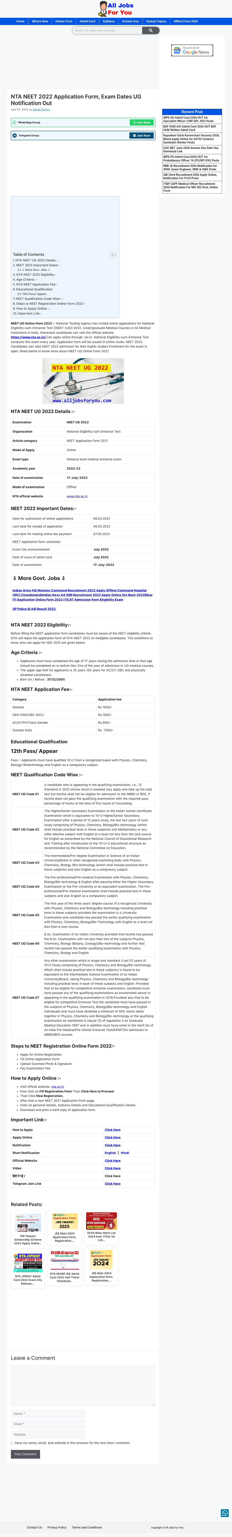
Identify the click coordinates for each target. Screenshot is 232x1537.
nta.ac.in (57, 1086)
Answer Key (130, 21)
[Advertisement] (83, 62)
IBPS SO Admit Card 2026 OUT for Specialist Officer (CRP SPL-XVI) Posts (188, 119)
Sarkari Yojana (156, 21)
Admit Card (87, 21)
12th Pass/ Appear (34, 294)
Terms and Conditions (87, 1527)
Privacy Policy (57, 1527)
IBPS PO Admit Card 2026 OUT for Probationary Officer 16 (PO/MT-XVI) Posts (191, 158)
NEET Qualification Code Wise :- (39, 299)
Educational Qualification (34, 289)
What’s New (40, 21)
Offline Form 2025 (186, 21)
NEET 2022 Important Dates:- (38, 265)
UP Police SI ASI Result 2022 (34, 609)
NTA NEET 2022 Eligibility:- (36, 274)
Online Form (63, 21)
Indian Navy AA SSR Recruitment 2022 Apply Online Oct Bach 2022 (93, 595)
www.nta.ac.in (77, 496)
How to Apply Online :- (33, 308)
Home (20, 21)
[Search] (151, 30)
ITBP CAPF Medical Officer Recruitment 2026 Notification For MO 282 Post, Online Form (190, 187)
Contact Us (34, 1527)
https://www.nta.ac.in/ (28, 337)
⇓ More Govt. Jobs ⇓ (36, 270)
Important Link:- (30, 313)
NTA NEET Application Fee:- (37, 284)
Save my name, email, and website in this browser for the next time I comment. (72, 1443)
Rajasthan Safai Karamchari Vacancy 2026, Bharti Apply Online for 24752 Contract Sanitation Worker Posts (191, 139)
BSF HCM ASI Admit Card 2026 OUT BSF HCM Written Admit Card (189, 128)
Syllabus (109, 21)
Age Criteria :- (27, 279)
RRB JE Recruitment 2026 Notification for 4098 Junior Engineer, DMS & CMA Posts (190, 167)
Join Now (143, 122)
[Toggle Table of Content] (111, 255)
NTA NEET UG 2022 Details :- (37, 260)
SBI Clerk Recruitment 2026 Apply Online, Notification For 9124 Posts (190, 176)
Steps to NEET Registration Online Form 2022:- (50, 303)
